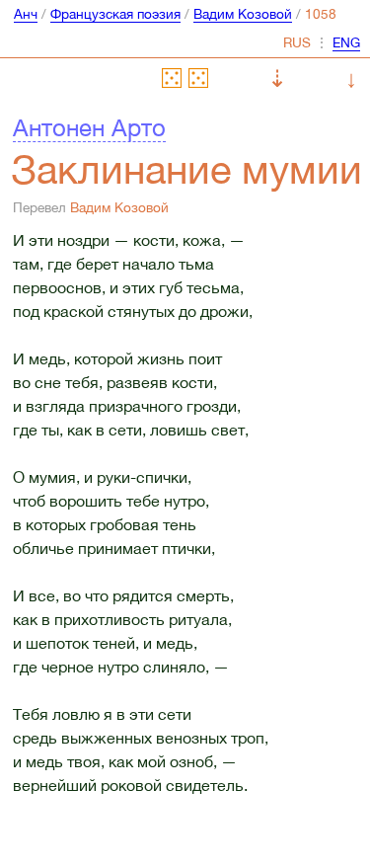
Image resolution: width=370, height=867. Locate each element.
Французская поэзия (115, 14)
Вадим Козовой (242, 14)
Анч (25, 14)
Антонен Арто (89, 127)
